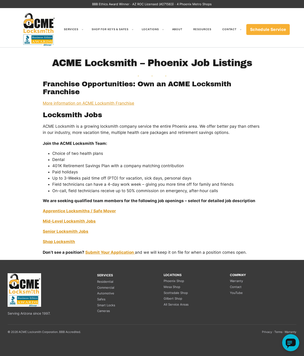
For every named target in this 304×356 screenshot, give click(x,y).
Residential (105, 281)
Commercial (105, 287)
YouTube (236, 293)
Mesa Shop (172, 287)
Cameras (103, 311)
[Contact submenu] (241, 29)
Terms (278, 332)
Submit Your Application (110, 252)
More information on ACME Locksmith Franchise (88, 103)
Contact (236, 287)
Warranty (236, 281)
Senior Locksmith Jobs (65, 231)
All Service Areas (176, 304)
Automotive (105, 293)
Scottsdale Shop (176, 293)
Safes (101, 299)
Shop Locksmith (59, 241)
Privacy (267, 332)
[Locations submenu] (163, 29)
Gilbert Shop (173, 298)
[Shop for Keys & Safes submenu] (132, 29)
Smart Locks (106, 305)
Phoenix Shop (174, 281)
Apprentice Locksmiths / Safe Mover (79, 211)
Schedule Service (268, 29)
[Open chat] (290, 342)
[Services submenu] (82, 29)
